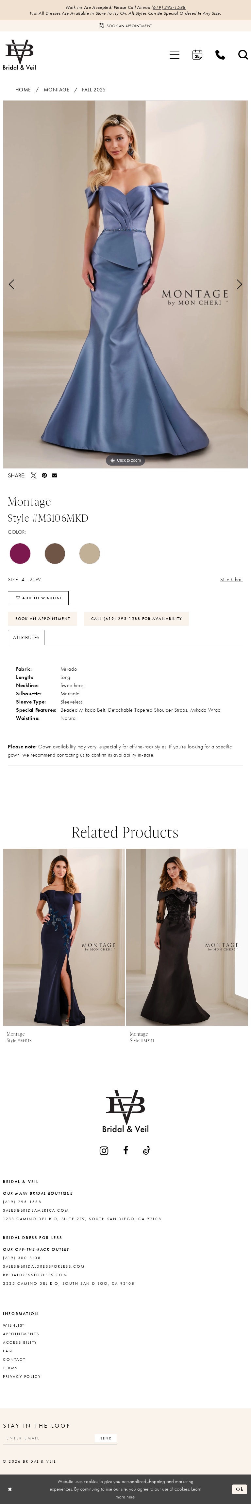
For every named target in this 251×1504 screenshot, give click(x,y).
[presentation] (93, 937)
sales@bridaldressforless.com (44, 1266)
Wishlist (14, 1325)
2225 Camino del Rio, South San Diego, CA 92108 (69, 1283)
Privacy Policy (22, 1376)
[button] (174, 54)
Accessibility (20, 1342)
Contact (14, 1359)
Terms (10, 1368)
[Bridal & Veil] (19, 54)
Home (23, 89)
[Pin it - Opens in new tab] (44, 475)
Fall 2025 (94, 89)
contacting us (70, 754)
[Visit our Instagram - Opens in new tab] (104, 1151)
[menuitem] (174, 54)
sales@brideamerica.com (36, 1210)
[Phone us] (220, 54)
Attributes (26, 637)
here (130, 1497)
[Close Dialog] (10, 1489)
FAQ (8, 1351)
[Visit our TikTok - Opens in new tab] (147, 1150)
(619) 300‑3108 (22, 1258)
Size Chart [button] (231, 579)
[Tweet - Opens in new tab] (34, 475)
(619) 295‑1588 (168, 7)
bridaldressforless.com (35, 1275)
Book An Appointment (42, 618)
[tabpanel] (125, 284)
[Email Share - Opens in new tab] (54, 475)
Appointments (21, 1334)
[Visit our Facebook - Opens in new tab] (126, 1150)
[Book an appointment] (197, 54)
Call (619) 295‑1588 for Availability (136, 618)
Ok (240, 1489)
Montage (57, 89)
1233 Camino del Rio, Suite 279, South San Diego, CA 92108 (82, 1219)
